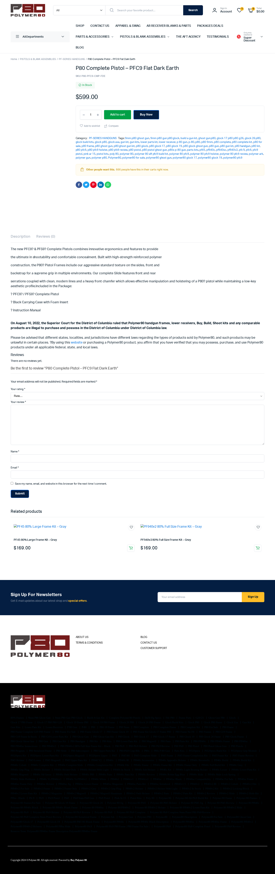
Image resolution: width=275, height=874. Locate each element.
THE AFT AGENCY (188, 36)
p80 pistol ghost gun (154, 150)
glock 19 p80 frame (104, 722)
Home (14, 59)
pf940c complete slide (71, 765)
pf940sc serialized (160, 783)
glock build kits (85, 142)
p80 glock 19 (174, 146)
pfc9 (248, 150)
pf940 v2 (96, 760)
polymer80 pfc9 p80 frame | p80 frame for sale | (123, 826)
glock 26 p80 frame (150, 722)
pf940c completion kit (100, 765)
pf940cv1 (128, 779)
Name (15, 451)
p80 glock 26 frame (210, 736)
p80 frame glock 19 (118, 731)
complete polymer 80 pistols (125, 717)
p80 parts (166, 741)
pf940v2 (232, 150)
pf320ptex (195, 750)
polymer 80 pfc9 (179, 154)
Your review (18, 402)
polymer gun (83, 158)
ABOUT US (82, 637)
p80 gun (214, 146)
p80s (147, 750)
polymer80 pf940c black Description (148, 821)
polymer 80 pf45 (137, 802)
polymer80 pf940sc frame (213, 821)
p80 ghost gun (104, 146)
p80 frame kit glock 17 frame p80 (152, 731)
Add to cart (130, 548)
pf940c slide (196, 774)
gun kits (134, 142)
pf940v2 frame (42, 788)
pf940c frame (141, 765)
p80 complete (222, 142)
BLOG (80, 47)
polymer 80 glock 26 (91, 802)
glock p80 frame (213, 722)
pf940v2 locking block (236, 788)
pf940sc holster (46, 783)
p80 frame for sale (65, 731)
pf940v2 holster (135, 788)
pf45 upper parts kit (76, 760)
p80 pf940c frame (220, 741)
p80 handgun (242, 146)
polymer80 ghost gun (159, 158)
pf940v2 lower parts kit (24, 793)
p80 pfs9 (179, 746)
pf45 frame (167, 755)
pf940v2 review (206, 793)
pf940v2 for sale (20, 788)
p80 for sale (211, 727)
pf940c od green (42, 774)
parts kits (192, 150)
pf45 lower (35, 760)
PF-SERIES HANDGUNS (72, 59)
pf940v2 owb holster (138, 793)
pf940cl (115, 779)
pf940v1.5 (180, 783)
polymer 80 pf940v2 (119, 807)
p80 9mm (207, 142)
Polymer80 (114, 158)
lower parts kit (149, 142)
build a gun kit (189, 138)
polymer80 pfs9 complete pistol (193, 826)
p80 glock (142, 146)
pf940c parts (106, 774)
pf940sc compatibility (198, 779)
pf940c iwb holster (145, 769)
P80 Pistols (237, 746)
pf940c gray (236, 765)
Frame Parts (185, 717)
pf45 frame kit (220, 755)
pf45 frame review (243, 755)
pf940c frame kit (163, 765)
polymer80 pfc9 (232, 158)
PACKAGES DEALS (210, 25)
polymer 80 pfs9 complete (131, 812)
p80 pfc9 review (118, 150)
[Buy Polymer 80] (28, 10)
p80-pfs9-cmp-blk (130, 750)
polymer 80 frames (247, 798)
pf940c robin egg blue (172, 774)
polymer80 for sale (133, 158)
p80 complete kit (242, 142)
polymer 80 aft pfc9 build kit (151, 154)
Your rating (18, 389)
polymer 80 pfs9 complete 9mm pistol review (36, 816)
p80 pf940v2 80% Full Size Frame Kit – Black (85, 746)
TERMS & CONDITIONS (89, 643)
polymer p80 (99, 158)
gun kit (125, 142)
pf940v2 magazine (52, 793)
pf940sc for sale (224, 779)
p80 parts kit (182, 741)
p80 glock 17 (157, 146)
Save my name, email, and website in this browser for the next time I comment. (61, 484)
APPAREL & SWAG (128, 25)
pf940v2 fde (250, 783)
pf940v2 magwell (77, 793)
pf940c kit (166, 769)
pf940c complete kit (42, 765)
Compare (114, 126)
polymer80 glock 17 (185, 158)
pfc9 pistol (54, 798)
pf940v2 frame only (66, 788)
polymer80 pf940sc (184, 821)
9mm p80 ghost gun (137, 138)
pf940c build (221, 760)
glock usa (114, 142)
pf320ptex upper (98, 755)
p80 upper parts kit (104, 750)
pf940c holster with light (94, 769)
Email (15, 467)
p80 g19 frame (224, 731)
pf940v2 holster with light (163, 788)
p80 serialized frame (40, 750)
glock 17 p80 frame (22, 722)
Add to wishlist (92, 126)
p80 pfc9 (81, 150)
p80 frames (205, 731)
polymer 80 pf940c (249, 802)
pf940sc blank (174, 779)
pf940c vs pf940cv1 (50, 779)
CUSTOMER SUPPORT (154, 648)
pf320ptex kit (19, 755)
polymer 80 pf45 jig (192, 802)
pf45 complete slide (145, 755)
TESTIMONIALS (218, 36)
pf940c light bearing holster (192, 769)
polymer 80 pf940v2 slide (228, 807)
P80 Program (18, 750)
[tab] (20, 236)
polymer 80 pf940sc (93, 807)
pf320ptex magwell (74, 755)
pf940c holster (42, 769)
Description (20, 236)
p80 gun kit (227, 146)
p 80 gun (182, 142)
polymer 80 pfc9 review (234, 154)
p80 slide (61, 750)
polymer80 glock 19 (210, 158)
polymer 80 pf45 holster (163, 802)
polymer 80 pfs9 (104, 812)
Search (193, 10)
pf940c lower (220, 769)
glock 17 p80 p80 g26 (230, 138)
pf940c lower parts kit (244, 769)
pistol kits (103, 154)
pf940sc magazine (113, 783)
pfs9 (66, 798)
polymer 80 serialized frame (81, 816)
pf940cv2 (143, 779)
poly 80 (114, 154)
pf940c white (99, 779)
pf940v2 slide (227, 793)
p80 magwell (149, 741)
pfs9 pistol (105, 798)
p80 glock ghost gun (195, 146)
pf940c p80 (88, 774)
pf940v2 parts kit (183, 793)
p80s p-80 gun (177, 150)
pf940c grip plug (20, 769)
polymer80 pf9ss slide (58, 826)
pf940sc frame (246, 779)
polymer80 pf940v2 (242, 821)
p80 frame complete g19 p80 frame (31, 731)
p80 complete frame (165, 727)
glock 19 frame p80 (77, 722)
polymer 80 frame (223, 798)
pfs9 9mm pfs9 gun (84, 798)
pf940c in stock (122, 769)
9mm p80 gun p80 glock (164, 138)
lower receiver (167, 142)
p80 (197, 142)
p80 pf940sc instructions (24, 746)
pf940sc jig (64, 783)
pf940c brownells (200, 760)
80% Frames (18, 717)
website (77, 342)
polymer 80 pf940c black (25, 807)
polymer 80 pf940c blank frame (60, 807)
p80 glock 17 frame (164, 736)
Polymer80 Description (184, 816)
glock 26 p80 (253, 138)
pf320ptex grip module (244, 750)
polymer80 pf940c (114, 821)
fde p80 (170, 717)
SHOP (80, 25)
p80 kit (255, 146)
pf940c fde (123, 765)
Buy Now (146, 114)
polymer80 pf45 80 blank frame (82, 821)
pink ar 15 (89, 154)
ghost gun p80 (207, 138)
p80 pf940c (200, 741)
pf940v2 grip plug (111, 788)
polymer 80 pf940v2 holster (150, 807)
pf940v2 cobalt (230, 783)
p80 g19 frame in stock (24, 736)
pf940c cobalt (19, 765)
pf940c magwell (20, 774)
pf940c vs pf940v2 (76, 779)
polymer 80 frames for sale (26, 802)
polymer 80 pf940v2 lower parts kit (190, 807)
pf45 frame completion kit (193, 755)
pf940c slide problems (23, 779)
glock (232, 717)
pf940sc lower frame (87, 783)
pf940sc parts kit (136, 783)
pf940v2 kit (212, 788)
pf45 (202, 150)
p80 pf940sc (241, 741)
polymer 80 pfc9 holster (204, 154)
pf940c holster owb (65, 769)
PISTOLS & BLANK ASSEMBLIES (142, 36)
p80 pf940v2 (49, 746)
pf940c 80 (124, 760)
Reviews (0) (45, 236)
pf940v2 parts (162, 793)
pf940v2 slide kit (249, 793)
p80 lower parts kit (127, 741)
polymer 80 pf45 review (221, 802)
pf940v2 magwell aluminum (106, 793)
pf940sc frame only (22, 783)
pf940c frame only (186, 765)
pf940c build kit (242, 760)
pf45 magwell (53, 760)
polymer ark (256, 154)
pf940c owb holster (67, 774)
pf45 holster (18, 760)
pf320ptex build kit (216, 750)
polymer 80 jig (115, 802)
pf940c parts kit (126, 774)
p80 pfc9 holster (97, 150)
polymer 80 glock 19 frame (60, 802)
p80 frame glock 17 (91, 731)
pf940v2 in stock (192, 788)
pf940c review (146, 774)
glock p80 (101, 142)
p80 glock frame (235, 736)
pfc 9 (242, 150)
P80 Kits (107, 741)
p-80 (191, 142)
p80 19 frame (107, 727)
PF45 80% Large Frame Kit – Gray (35, 540)
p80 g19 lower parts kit (54, 736)
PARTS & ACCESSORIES (93, 36)
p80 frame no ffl (185, 731)
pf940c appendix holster (172, 760)
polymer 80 (126, 154)
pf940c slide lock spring (222, 774)
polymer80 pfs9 (163, 826)
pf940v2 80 (210, 783)
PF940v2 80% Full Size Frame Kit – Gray (166, 540)
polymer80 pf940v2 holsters (26, 826)
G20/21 (200, 717)
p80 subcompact (80, 750)
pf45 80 (125, 755)
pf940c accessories (144, 760)
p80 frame (88, 146)
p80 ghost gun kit (124, 146)
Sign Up (253, 596)
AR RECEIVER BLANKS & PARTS (169, 25)
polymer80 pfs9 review (228, 826)
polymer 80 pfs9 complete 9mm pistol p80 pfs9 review (180, 812)
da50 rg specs (153, 717)
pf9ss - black (18, 798)
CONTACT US (99, 25)
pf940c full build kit (213, 765)
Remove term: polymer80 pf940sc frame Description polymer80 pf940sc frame (54, 831)
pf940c (210, 150)
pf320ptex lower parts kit (44, 755)
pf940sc (221, 150)
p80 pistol (135, 150)
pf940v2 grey (89, 788)
